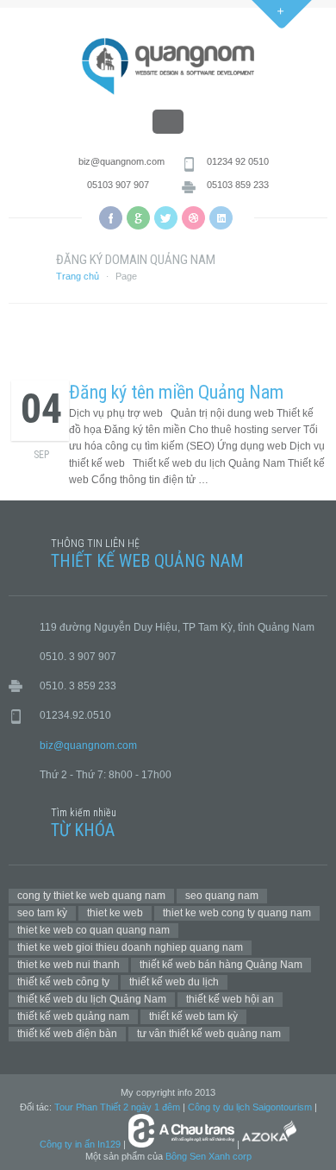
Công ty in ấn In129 (80, 1144)
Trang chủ (77, 276)
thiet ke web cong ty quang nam (237, 913)
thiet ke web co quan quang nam (93, 930)
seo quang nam (221, 896)
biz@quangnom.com (121, 161)
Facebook (110, 218)
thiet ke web (115, 913)
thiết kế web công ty (63, 982)
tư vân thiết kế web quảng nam (209, 1034)
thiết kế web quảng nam (73, 1016)
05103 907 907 (118, 184)
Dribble (193, 218)
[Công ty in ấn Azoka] (269, 1144)
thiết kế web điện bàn (67, 1034)
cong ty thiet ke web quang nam (91, 896)
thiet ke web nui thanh (68, 965)
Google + (138, 218)
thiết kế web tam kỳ (193, 1016)
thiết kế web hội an (230, 999)
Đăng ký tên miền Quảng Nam (176, 392)
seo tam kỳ (42, 913)
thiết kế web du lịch (174, 982)
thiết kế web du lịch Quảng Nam (91, 999)
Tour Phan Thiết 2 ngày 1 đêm (117, 1107)
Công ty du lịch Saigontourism (250, 1107)
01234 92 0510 (238, 161)
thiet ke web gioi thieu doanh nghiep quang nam (130, 947)
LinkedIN (221, 218)
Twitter (165, 218)
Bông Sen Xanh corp (208, 1156)
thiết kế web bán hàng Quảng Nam (221, 965)
